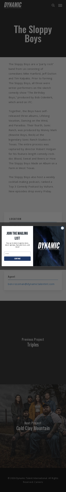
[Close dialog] (62, 228)
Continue (17, 258)
